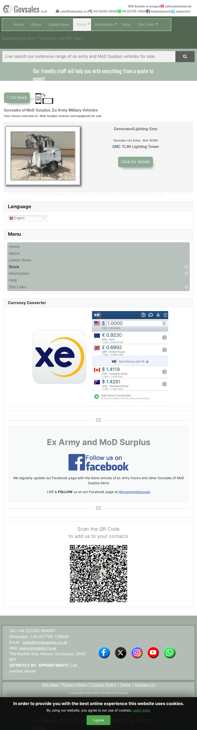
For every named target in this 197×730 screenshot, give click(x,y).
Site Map (50, 684)
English (19, 218)
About (14, 253)
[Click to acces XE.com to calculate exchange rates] (98, 356)
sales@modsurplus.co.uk (45, 642)
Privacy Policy (74, 684)
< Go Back (17, 97)
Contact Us (145, 684)
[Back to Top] (188, 721)
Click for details (135, 161)
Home (14, 246)
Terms (125, 684)
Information (19, 273)
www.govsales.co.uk (37, 648)
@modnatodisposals (134, 492)
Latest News (20, 260)
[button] (82, 24)
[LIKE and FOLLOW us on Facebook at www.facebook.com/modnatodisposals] (104, 652)
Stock (14, 266)
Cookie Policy (103, 684)
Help (13, 280)
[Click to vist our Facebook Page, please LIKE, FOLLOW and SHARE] (98, 461)
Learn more (141, 710)
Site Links (17, 286)
